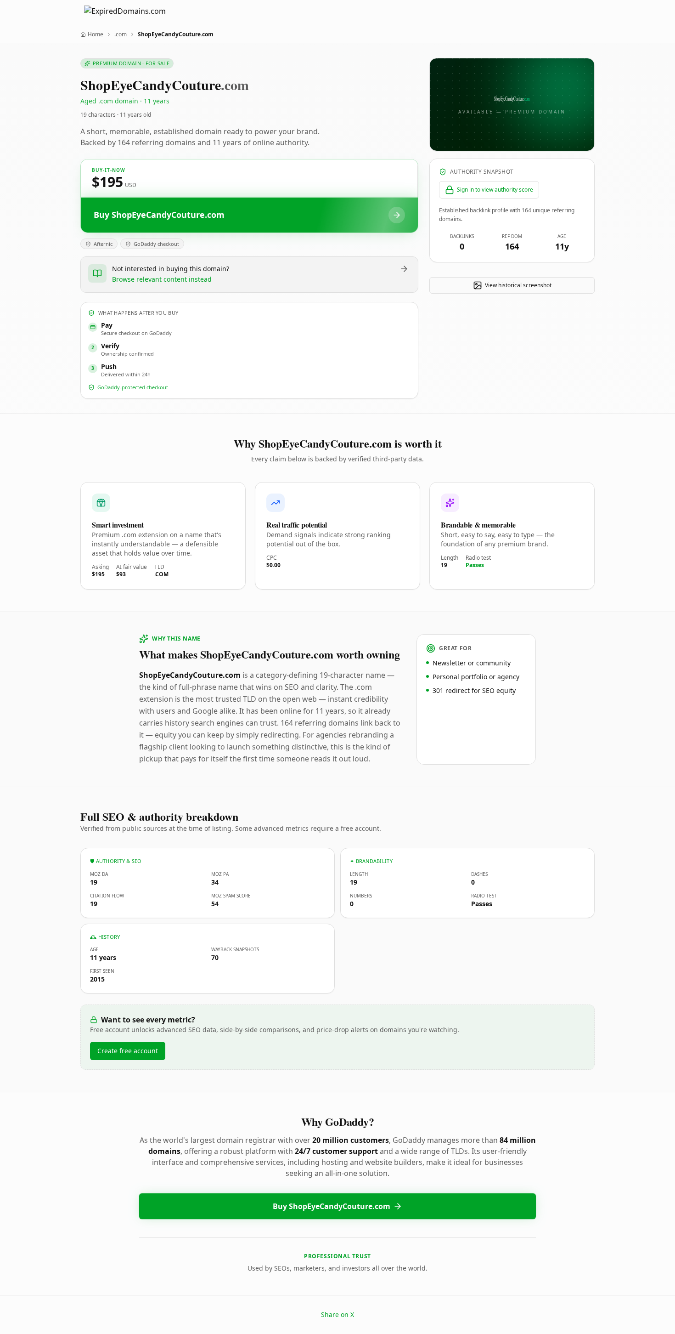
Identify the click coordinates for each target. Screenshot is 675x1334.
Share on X (337, 1314)
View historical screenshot (518, 285)
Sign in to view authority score (495, 189)
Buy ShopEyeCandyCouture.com (331, 1206)
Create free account (127, 1050)
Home (95, 34)
